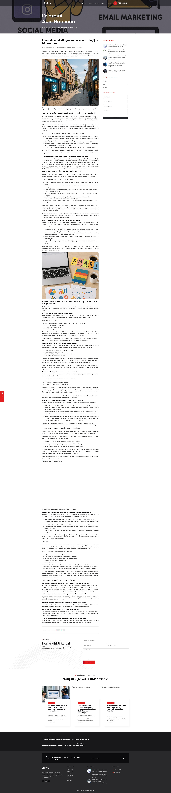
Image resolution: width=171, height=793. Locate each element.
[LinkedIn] (62, 630)
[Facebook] (57, 630)
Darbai (96, 3)
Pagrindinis (83, 3)
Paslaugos (90, 3)
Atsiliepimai (70, 775)
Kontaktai (108, 3)
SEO (69, 47)
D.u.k (68, 779)
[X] (59, 630)
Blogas (102, 3)
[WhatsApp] (64, 630)
